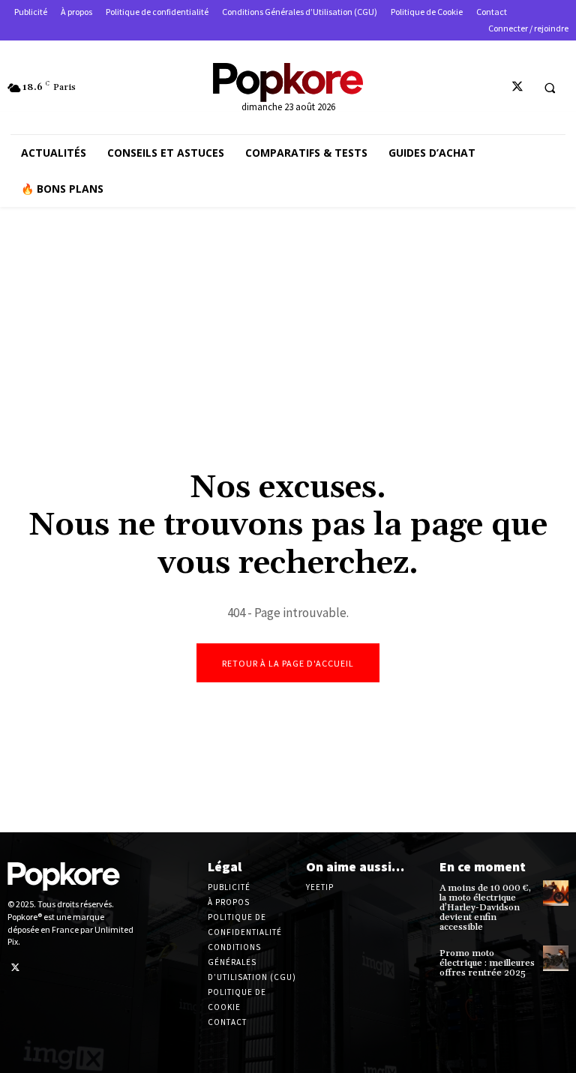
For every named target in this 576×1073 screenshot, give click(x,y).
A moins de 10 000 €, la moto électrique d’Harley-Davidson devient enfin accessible (485, 908)
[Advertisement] (288, 334)
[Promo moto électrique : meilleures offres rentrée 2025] (555, 958)
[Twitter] (517, 87)
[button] (549, 87)
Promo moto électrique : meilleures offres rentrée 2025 (487, 963)
